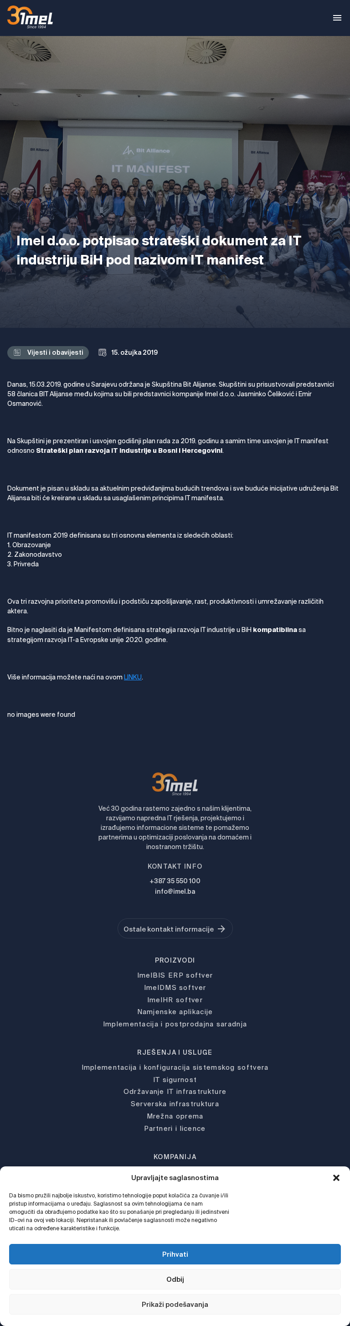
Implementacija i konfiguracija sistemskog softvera (175, 1067)
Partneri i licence (175, 1128)
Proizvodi (175, 960)
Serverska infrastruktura (175, 1104)
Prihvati (175, 1254)
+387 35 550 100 (175, 881)
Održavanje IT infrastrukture (175, 1091)
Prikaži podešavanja (175, 1304)
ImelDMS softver (175, 987)
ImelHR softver (175, 1000)
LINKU (133, 677)
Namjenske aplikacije (175, 1011)
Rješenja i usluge (174, 1052)
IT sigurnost (175, 1079)
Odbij (175, 1279)
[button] (336, 1177)
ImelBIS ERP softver (175, 975)
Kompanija (175, 1156)
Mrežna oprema (175, 1116)
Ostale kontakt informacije (169, 929)
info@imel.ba (175, 891)
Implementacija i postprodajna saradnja (175, 1024)
